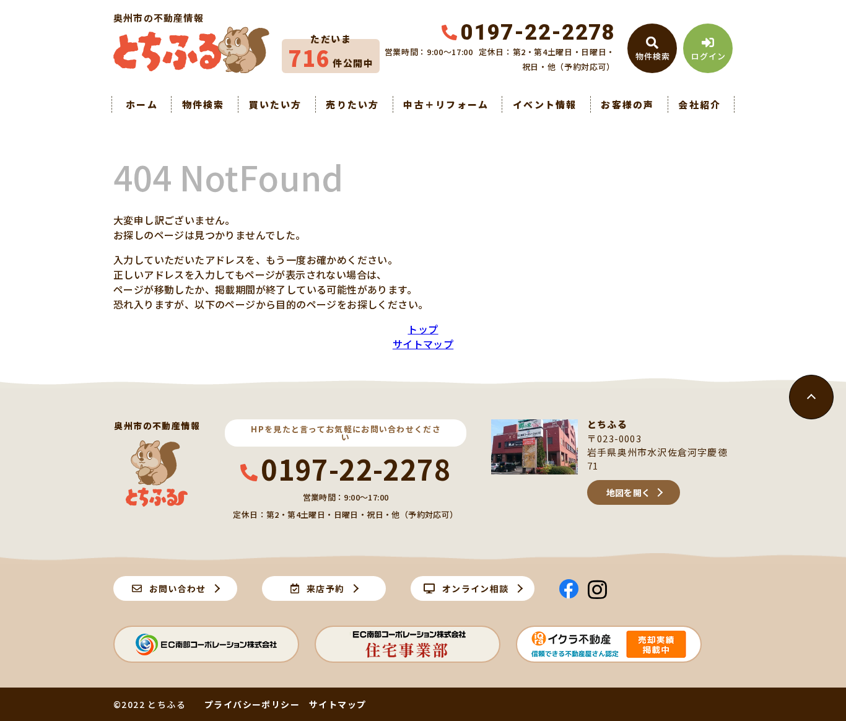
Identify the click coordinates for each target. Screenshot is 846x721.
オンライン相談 (475, 588)
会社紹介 (699, 104)
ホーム (142, 104)
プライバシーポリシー (252, 704)
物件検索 (203, 104)
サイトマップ (423, 343)
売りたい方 (352, 104)
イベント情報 (545, 104)
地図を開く (628, 492)
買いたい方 (275, 104)
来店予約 (326, 588)
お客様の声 (627, 104)
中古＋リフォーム (446, 104)
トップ (423, 328)
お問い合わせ (177, 588)
